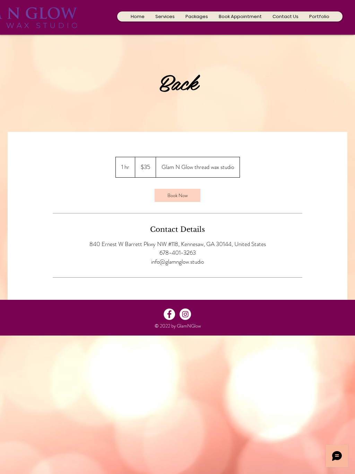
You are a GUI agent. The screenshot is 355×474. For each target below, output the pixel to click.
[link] (177, 195)
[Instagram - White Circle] (185, 314)
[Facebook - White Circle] (169, 314)
